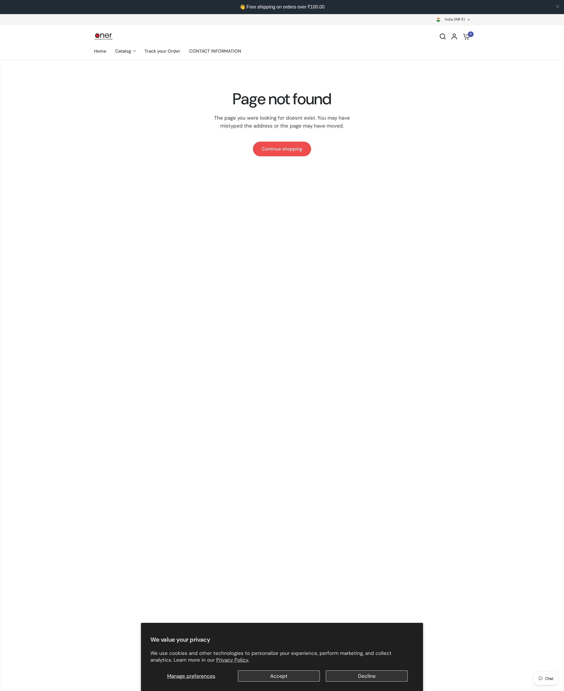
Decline (367, 676)
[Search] (443, 36)
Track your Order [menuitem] (162, 51)
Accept (279, 676)
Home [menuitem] (100, 51)
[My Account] (454, 36)
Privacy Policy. (232, 660)
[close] (557, 6)
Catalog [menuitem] (123, 51)
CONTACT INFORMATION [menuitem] (215, 51)
